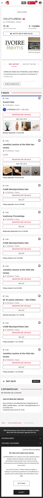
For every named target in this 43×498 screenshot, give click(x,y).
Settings (21, 483)
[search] (23, 2)
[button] (21, 438)
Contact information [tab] (31, 64)
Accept (21, 492)
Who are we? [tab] (14, 64)
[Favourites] (39, 98)
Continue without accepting (31, 449)
